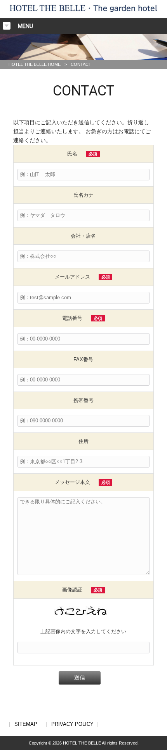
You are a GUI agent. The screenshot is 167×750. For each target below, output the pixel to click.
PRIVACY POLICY (72, 724)
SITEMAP (25, 724)
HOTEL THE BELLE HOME (35, 64)
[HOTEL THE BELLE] (84, 14)
